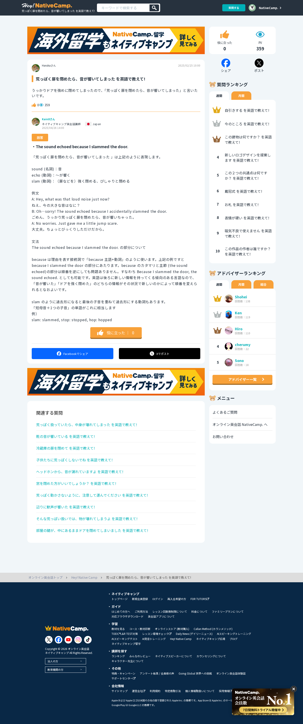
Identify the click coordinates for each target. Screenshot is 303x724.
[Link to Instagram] (78, 639)
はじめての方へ (121, 611)
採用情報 (224, 691)
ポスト (162, 354)
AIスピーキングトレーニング (234, 633)
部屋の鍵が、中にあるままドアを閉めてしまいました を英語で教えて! (92, 530)
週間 (219, 95)
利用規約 (155, 691)
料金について (199, 611)
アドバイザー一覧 (242, 379)
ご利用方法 (141, 611)
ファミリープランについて (228, 611)
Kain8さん (48, 119)
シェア (75, 354)
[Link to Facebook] (58, 639)
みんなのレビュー (140, 656)
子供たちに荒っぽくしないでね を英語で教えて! (74, 459)
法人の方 (52, 661)
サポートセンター (122, 678)
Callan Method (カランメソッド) (213, 629)
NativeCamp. (268, 8)
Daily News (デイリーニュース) (194, 633)
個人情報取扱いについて (199, 691)
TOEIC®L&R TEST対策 (125, 633)
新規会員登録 (140, 599)
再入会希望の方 (176, 599)
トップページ (120, 599)
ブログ (234, 638)
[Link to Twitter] (49, 639)
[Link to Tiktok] (88, 639)
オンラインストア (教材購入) (172, 629)
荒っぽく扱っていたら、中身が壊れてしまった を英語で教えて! (86, 424)
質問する (233, 8)
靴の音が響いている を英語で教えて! (65, 436)
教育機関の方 (55, 669)
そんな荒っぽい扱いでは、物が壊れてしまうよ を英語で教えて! (87, 518)
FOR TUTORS (199, 599)
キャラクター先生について (128, 661)
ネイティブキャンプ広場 (210, 638)
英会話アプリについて (161, 616)
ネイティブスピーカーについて (173, 656)
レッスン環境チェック (155, 633)
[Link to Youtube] (68, 639)
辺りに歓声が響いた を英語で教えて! (65, 507)
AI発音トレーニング (154, 638)
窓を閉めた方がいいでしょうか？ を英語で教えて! (76, 483)
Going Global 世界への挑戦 (195, 673)
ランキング (118, 656)
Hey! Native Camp (181, 638)
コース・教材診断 (139, 629)
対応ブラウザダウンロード (128, 616)
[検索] (154, 7)
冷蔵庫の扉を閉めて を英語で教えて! (65, 448)
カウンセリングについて (211, 656)
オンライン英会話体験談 (231, 673)
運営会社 (137, 691)
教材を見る (118, 629)
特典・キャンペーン (123, 673)
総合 (263, 284)
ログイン (157, 599)
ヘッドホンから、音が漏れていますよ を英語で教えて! (79, 471)
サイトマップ (120, 691)
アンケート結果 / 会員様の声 (157, 673)
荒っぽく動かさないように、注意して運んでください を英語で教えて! (92, 495)
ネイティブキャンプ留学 (126, 643)
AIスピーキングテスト (125, 638)
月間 (241, 95)
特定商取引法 (173, 691)
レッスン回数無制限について (169, 611)
